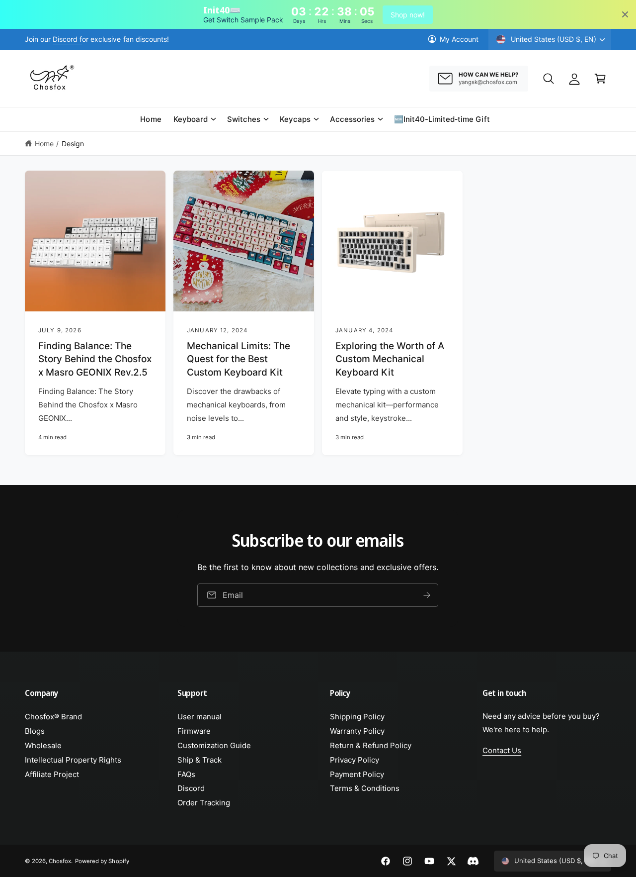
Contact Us (501, 750)
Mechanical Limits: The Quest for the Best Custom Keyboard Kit (238, 359)
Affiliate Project (52, 774)
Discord (191, 788)
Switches (243, 119)
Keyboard (190, 119)
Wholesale (43, 745)
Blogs (35, 731)
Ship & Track (199, 760)
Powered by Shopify (102, 861)
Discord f (67, 39)
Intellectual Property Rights (73, 760)
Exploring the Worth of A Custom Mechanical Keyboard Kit (389, 359)
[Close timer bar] (625, 14)
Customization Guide (214, 745)
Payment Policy (357, 774)
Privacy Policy (354, 760)
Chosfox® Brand (53, 716)
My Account (459, 39)
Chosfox (60, 861)
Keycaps (295, 119)
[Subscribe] (427, 595)
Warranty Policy (357, 731)
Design (73, 143)
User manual (199, 716)
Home (44, 143)
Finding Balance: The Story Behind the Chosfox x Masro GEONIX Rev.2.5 (95, 359)
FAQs (186, 774)
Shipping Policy (357, 716)
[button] (548, 79)
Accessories (352, 119)
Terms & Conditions (364, 788)
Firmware (194, 731)
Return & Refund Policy (370, 745)
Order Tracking (203, 802)
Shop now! (408, 14)
